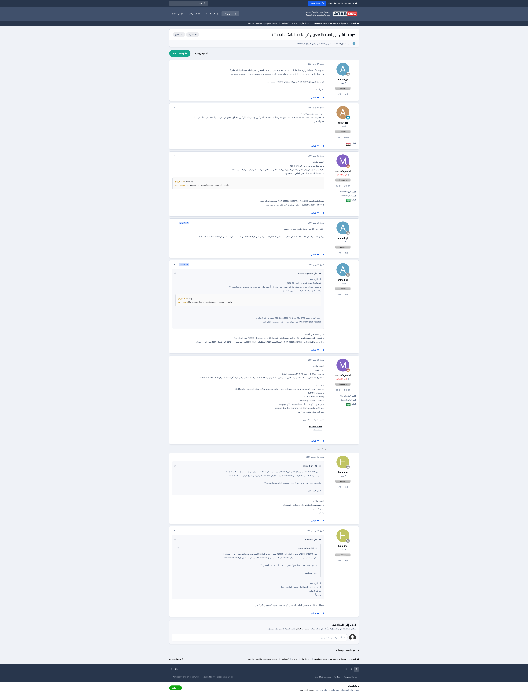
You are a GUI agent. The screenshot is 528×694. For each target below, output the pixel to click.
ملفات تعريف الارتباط (323, 677)
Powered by (186, 677)
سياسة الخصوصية (350, 677)
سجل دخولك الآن (302, 628)
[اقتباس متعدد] (323, 97)
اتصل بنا (337, 677)
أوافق (174, 688)
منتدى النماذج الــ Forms (307, 43)
